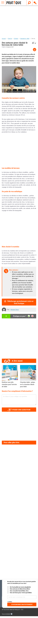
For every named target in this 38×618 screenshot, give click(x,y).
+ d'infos (9, 601)
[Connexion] (35, 2)
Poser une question (21, 410)
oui (29, 316)
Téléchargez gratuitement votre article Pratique (20, 302)
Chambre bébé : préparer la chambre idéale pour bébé (27, 384)
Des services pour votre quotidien (21, 593)
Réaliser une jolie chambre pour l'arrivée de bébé (9, 384)
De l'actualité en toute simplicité (20, 587)
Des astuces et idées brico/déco (20, 589)
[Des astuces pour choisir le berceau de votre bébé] (19, 79)
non (32, 316)
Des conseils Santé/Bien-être (19, 591)
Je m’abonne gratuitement (22, 604)
